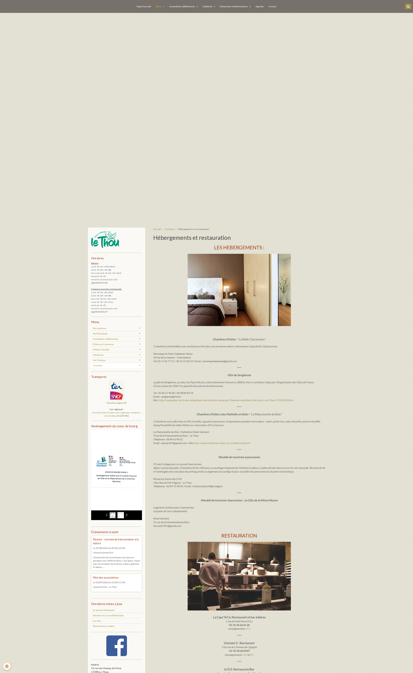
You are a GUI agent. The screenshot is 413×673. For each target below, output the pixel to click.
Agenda (259, 6)
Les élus (97, 620)
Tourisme (169, 229)
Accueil (157, 229)
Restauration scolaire (103, 626)
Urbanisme (98, 354)
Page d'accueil (143, 6)
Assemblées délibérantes (182, 6)
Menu (159, 6)
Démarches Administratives (234, 6)
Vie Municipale (100, 333)
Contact (272, 6)
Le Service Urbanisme (103, 610)
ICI (248, 628)
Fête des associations (106, 577)
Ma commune (99, 328)
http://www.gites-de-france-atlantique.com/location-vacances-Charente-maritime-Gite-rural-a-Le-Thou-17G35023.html (226, 400)
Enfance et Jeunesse (103, 344)
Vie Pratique (99, 360)
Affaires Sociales (101, 349)
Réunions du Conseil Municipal (108, 615)
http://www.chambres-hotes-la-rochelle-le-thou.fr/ (222, 442)
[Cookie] (6, 666)
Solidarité (208, 6)
